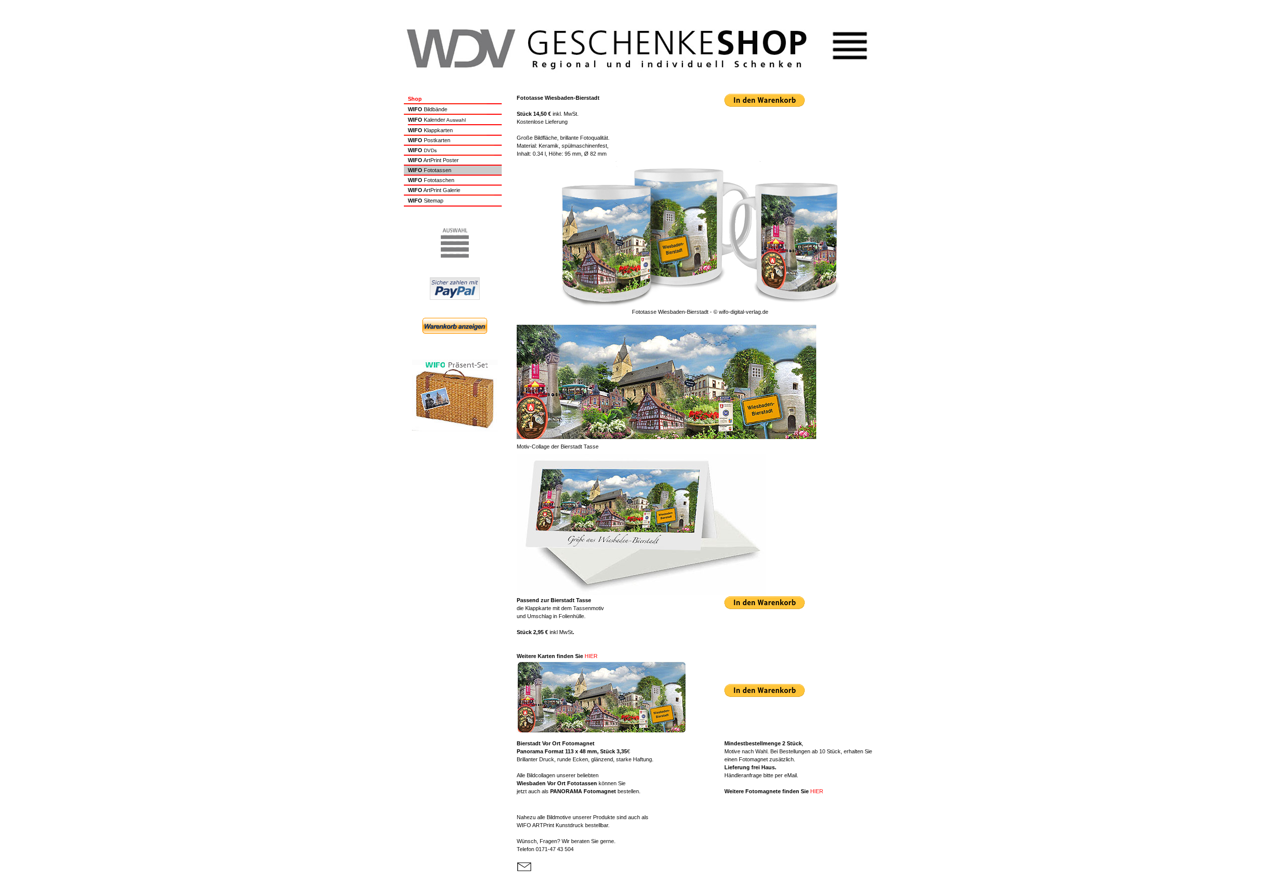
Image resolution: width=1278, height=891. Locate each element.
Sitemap (433, 201)
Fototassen (437, 170)
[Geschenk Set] (455, 430)
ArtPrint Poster (440, 160)
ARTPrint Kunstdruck (550, 825)
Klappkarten (437, 130)
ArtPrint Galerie (434, 190)
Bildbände (434, 109)
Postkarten (436, 140)
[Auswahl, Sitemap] (455, 257)
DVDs (429, 150)
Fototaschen (439, 180)
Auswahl (437, 120)
